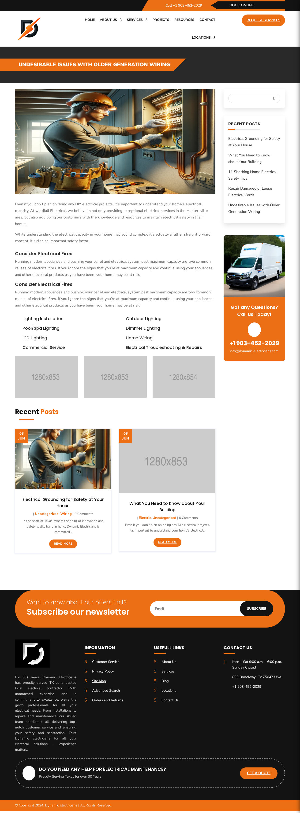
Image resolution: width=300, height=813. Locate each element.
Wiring (66, 513)
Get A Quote (258, 773)
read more (63, 544)
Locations (201, 37)
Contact (207, 20)
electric (145, 517)
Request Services (263, 20)
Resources (184, 20)
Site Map (99, 681)
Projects (161, 20)
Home (90, 20)
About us (108, 20)
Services (135, 20)
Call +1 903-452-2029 (183, 5)
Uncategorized (47, 513)
